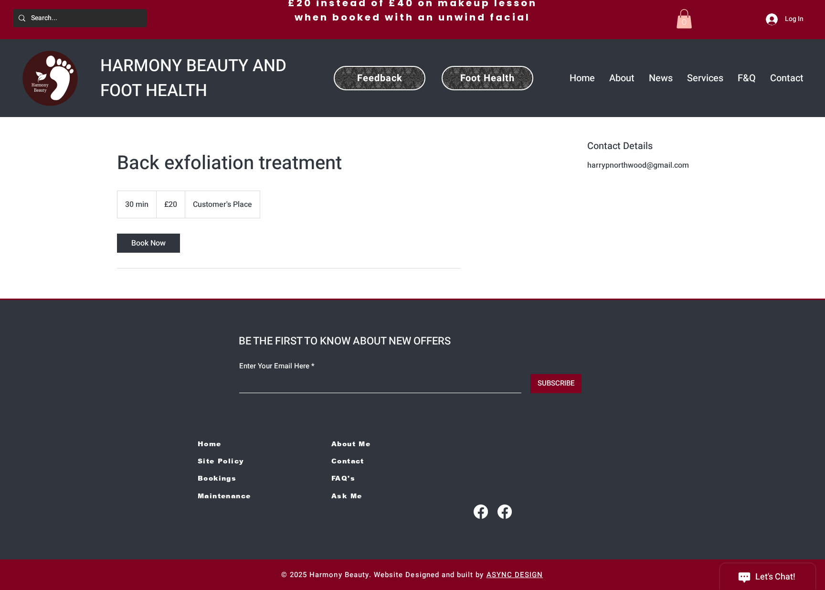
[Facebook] (481, 511)
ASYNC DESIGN (515, 574)
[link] (148, 243)
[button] (684, 19)
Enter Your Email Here (274, 366)
